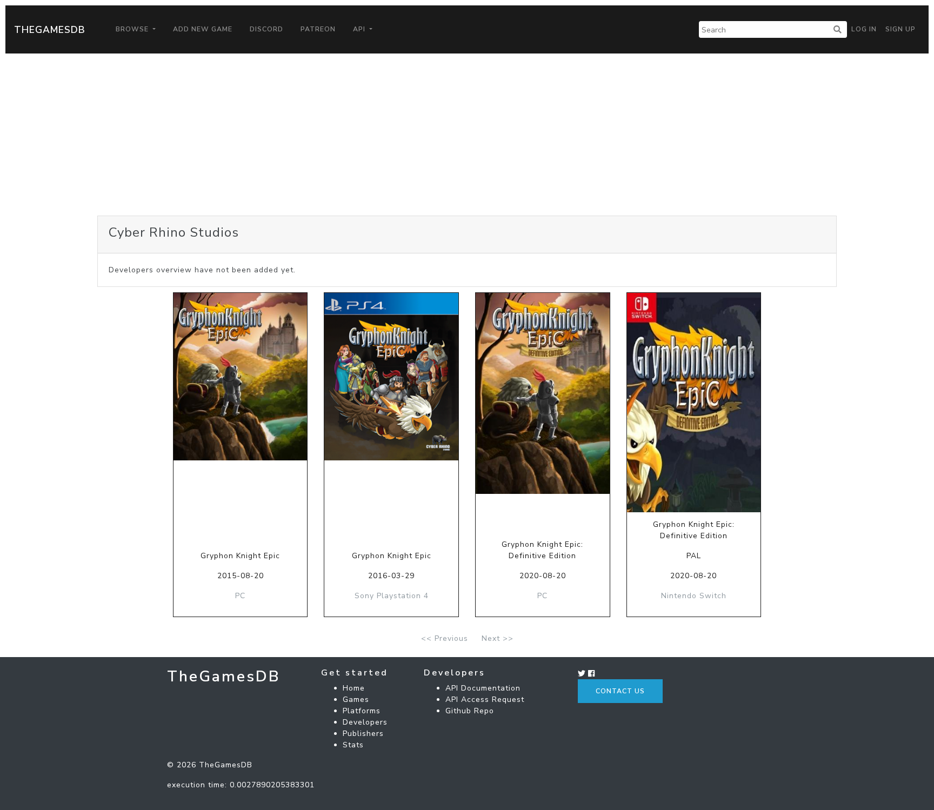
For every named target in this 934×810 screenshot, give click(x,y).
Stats (353, 745)
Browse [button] (133, 29)
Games (356, 699)
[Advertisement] (467, 134)
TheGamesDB (49, 29)
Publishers (363, 733)
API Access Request (484, 699)
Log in (864, 29)
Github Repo (469, 711)
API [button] (360, 29)
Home (354, 688)
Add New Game (202, 29)
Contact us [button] (620, 691)
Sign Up (900, 29)
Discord (266, 29)
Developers (365, 722)
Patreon (318, 29)
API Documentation (483, 688)
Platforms (362, 711)
